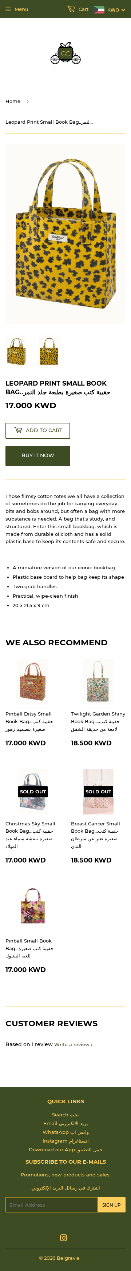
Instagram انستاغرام (66, 1141)
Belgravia (68, 1258)
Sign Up (111, 1205)
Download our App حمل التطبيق (66, 1149)
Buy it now (37, 455)
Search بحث (65, 1114)
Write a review (72, 1044)
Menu (21, 9)
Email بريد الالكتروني (65, 1123)
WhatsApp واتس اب (66, 1132)
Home (12, 101)
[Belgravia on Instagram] (63, 1239)
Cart (82, 9)
